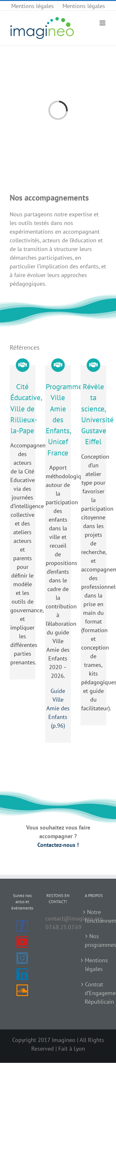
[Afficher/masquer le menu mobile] (103, 23)
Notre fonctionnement (94, 916)
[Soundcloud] (22, 990)
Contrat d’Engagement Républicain (94, 993)
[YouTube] (22, 942)
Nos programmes (94, 940)
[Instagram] (22, 958)
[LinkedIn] (22, 974)
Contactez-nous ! (58, 844)
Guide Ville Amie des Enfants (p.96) (58, 708)
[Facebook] (22, 926)
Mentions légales (94, 964)
